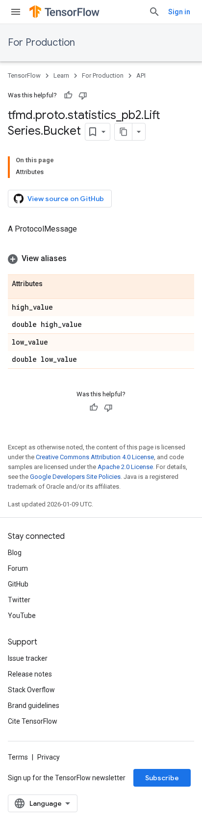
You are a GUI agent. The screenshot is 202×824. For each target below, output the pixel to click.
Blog (15, 553)
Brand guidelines (33, 705)
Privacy (48, 757)
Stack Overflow (31, 690)
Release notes (30, 674)
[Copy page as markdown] (123, 131)
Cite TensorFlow (32, 721)
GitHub (18, 584)
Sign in (179, 12)
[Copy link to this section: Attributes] (52, 284)
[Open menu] (15, 12)
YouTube (22, 615)
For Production (41, 42)
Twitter (19, 600)
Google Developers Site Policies (75, 476)
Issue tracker (28, 658)
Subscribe (162, 777)
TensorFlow (24, 75)
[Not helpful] (83, 95)
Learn (61, 75)
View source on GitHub (65, 198)
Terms (18, 757)
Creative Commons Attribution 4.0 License (95, 457)
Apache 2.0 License (125, 467)
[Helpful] (68, 95)
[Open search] (154, 12)
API (141, 75)
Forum (18, 568)
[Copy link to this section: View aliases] (76, 259)
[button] (101, 259)
